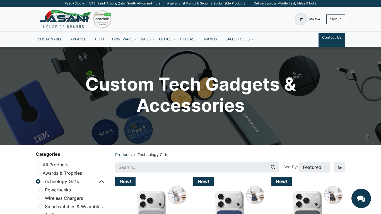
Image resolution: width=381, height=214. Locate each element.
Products (123, 154)
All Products (55, 164)
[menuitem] (52, 39)
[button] (314, 167)
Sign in (336, 19)
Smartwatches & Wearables (74, 206)
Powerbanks (58, 190)
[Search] (273, 167)
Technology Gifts (61, 181)
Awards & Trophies (62, 173)
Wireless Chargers (64, 198)
